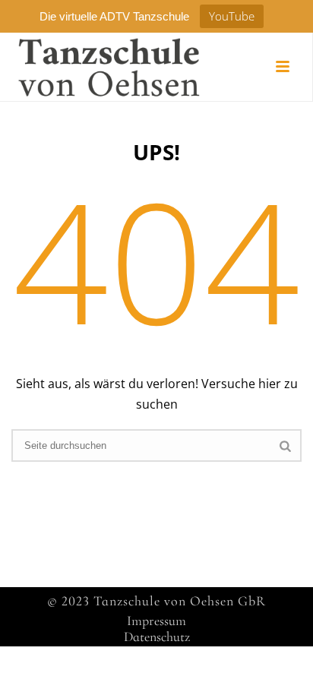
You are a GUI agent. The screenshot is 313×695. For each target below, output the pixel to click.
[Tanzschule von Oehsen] (94, 67)
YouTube (232, 16)
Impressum (156, 620)
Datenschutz (157, 636)
